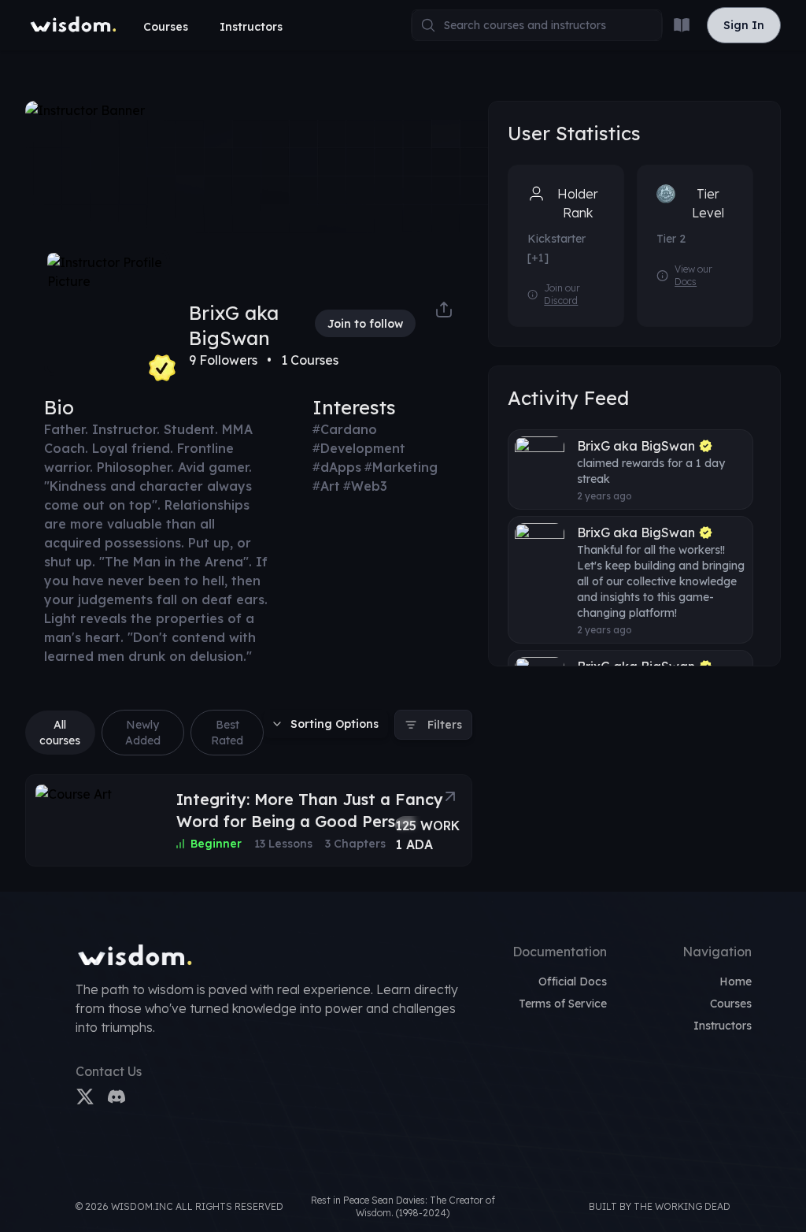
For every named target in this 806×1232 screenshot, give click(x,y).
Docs (686, 282)
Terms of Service (563, 1003)
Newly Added (143, 733)
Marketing (401, 467)
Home (735, 981)
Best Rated (227, 733)
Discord (561, 300)
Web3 (365, 486)
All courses (59, 733)
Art (326, 486)
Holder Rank (577, 203)
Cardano (344, 429)
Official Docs (572, 981)
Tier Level (708, 203)
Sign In (743, 24)
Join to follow (365, 324)
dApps (336, 467)
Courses (165, 27)
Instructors (251, 27)
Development (358, 448)
